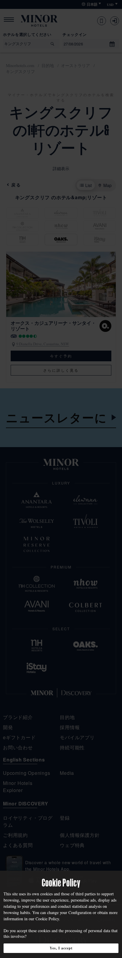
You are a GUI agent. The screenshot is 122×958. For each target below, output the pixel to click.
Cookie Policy (47, 918)
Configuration (80, 912)
